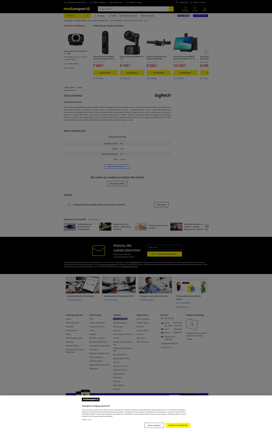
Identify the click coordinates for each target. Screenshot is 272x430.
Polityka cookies (87, 420)
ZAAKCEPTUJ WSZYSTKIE (177, 425)
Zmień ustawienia (154, 425)
